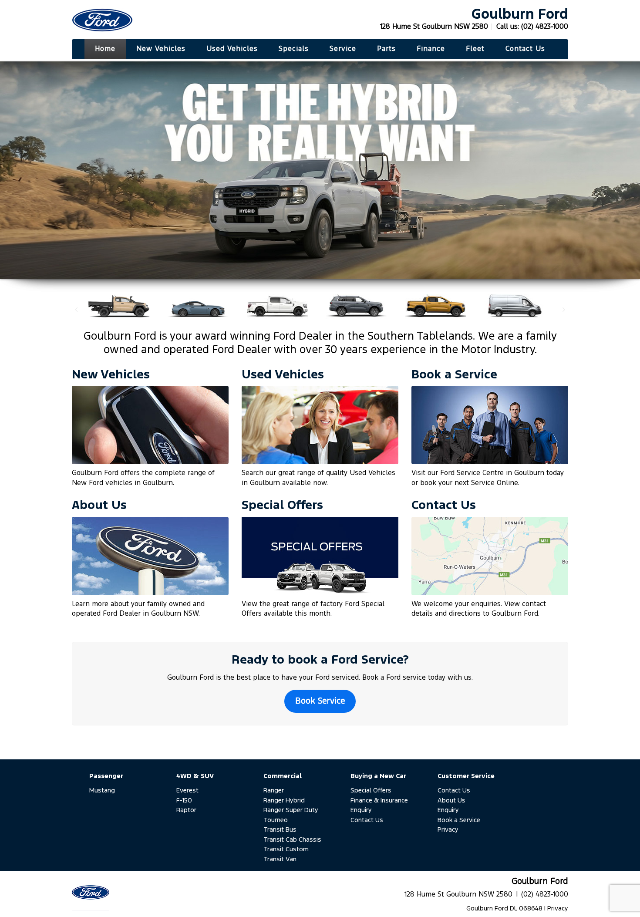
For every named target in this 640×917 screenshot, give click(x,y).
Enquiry (361, 810)
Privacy (448, 830)
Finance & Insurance (379, 800)
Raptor (186, 810)
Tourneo (275, 820)
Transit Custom (286, 849)
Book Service (320, 701)
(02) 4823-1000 (544, 27)
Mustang (102, 790)
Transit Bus (279, 830)
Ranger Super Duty (290, 810)
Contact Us (366, 820)
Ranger (273, 790)
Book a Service (459, 820)
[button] (76, 309)
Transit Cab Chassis (292, 840)
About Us (451, 800)
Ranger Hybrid (284, 800)
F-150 (184, 800)
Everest (187, 790)
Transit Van (279, 859)
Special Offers (370, 790)
